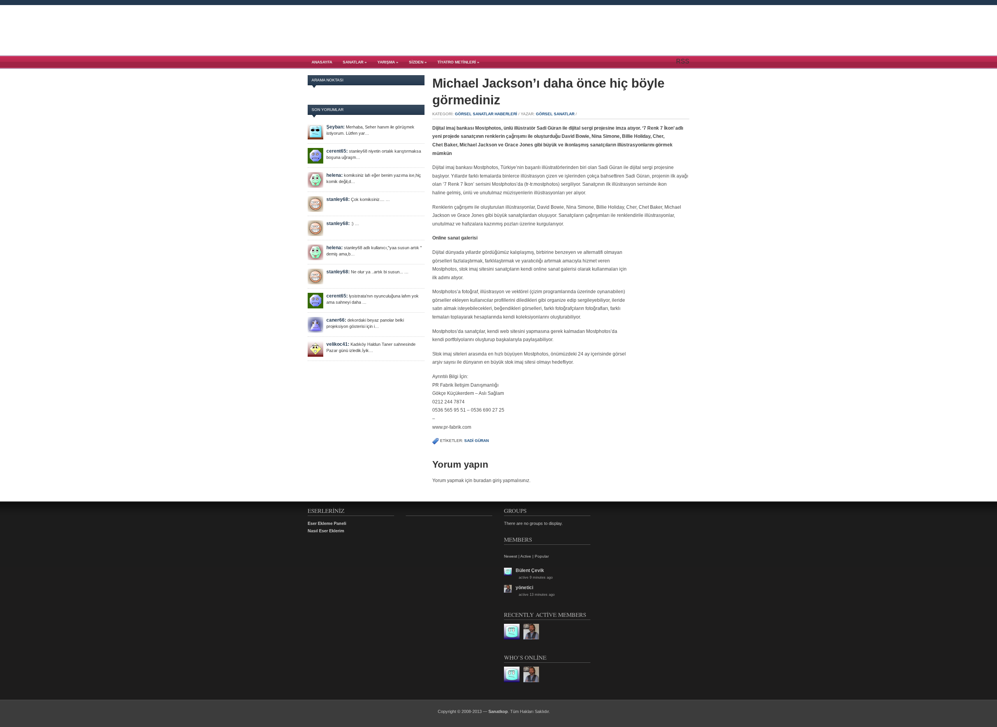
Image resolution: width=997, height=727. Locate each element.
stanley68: (338, 199)
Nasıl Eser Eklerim (326, 530)
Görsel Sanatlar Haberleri (486, 114)
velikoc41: (337, 344)
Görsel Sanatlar (555, 114)
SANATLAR (355, 62)
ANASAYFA (322, 62)
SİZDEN (418, 62)
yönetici (524, 587)
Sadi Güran (476, 440)
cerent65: (337, 151)
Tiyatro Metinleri (458, 62)
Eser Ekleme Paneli (327, 523)
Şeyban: (335, 127)
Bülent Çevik (530, 570)
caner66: (336, 320)
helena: (334, 175)
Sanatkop (498, 711)
